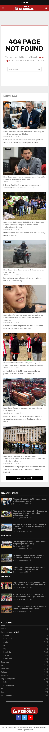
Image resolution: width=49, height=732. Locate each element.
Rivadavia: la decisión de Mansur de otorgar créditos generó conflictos (23, 133)
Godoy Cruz (7, 639)
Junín (5, 642)
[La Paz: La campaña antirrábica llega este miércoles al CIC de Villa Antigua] (6, 569)
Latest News (10, 96)
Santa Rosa (7, 659)
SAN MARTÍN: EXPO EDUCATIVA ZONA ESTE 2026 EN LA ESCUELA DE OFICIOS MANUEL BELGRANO (29, 527)
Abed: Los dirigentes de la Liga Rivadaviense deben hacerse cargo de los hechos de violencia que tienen (23, 224)
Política (4, 672)
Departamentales (9, 194)
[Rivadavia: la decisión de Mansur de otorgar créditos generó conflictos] (24, 115)
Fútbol (6, 334)
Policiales (8, 148)
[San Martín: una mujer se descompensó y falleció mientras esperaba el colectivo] (6, 558)
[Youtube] (30, 717)
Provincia (7, 241)
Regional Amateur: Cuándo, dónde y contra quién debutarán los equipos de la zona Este (23, 364)
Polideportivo (8, 685)
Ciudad (6, 635)
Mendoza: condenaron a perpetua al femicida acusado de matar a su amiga (24, 178)
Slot (2, 618)
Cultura (3, 629)
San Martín (7, 655)
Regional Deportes (8, 679)
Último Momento (7, 695)
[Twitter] (24, 717)
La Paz (5, 645)
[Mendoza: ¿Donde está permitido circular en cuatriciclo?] (24, 254)
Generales (5, 662)
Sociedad (7, 287)
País (2, 665)
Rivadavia (7, 103)
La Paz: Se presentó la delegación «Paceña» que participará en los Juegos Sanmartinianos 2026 (29, 544)
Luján (5, 649)
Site (5, 618)
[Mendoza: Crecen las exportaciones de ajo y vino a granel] (24, 392)
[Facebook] (18, 717)
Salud (3, 689)
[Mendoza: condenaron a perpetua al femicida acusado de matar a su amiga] (24, 161)
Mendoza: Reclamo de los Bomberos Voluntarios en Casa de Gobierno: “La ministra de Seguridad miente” (24, 458)
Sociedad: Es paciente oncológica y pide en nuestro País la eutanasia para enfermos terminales (23, 317)
